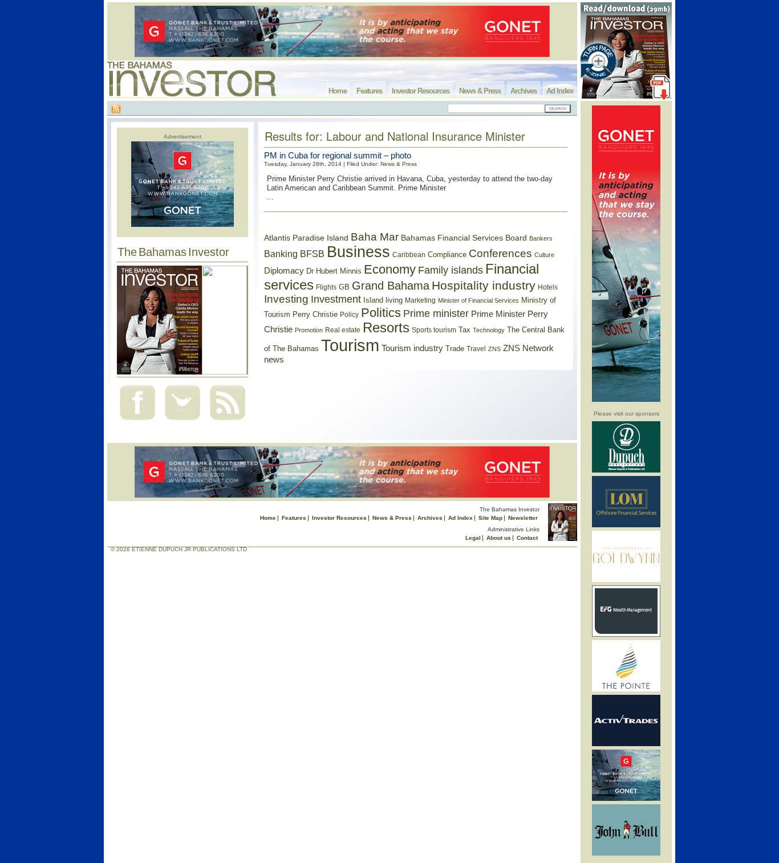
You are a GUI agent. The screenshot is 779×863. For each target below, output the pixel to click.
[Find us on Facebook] (137, 421)
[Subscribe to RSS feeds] (227, 421)
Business (358, 251)
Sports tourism (434, 330)
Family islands (450, 270)
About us (498, 538)
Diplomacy (284, 270)
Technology (489, 330)
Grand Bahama (390, 285)
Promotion (309, 330)
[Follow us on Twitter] (182, 421)
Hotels (548, 287)
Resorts (386, 327)
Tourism (350, 345)
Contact (527, 538)
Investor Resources (420, 91)
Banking (281, 254)
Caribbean (408, 255)
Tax (464, 329)
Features (369, 91)
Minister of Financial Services (478, 300)
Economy (390, 269)
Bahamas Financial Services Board (464, 237)
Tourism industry (412, 348)
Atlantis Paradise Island (306, 238)
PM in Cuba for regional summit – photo (337, 155)
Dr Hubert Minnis (334, 271)
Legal (473, 538)
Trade (454, 348)
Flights (326, 287)
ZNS (494, 348)
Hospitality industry (483, 285)
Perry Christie (315, 314)
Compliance (447, 254)
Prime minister (436, 313)
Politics (381, 313)
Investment (336, 299)
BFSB (312, 254)
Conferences (500, 253)
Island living (383, 300)
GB (344, 287)
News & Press (480, 91)
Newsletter (523, 518)
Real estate (342, 330)
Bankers (541, 238)
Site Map (490, 518)
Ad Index (559, 91)
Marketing (420, 300)
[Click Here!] (626, 470)
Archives (523, 91)
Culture (544, 254)
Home (337, 91)
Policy (349, 314)
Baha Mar (375, 237)
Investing (286, 299)
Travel (476, 349)
